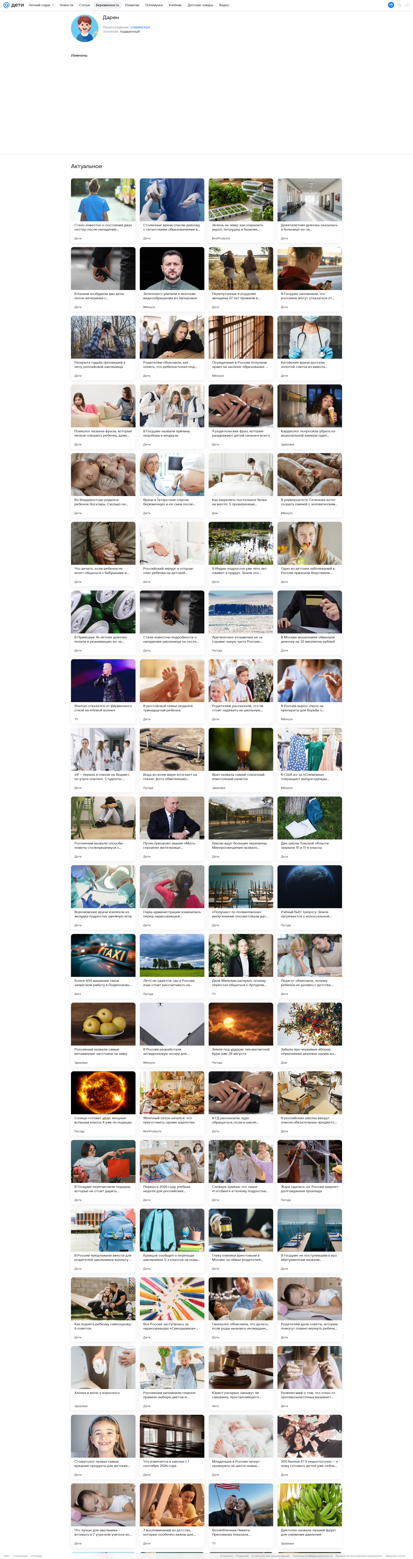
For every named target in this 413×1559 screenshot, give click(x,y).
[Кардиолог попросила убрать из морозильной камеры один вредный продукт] (309, 416)
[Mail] (6, 5)
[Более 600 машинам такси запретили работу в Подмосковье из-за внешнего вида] (103, 966)
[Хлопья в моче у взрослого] (103, 1378)
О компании (20, 1555)
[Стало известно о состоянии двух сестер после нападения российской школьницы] (103, 210)
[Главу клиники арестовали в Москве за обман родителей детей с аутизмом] (241, 1241)
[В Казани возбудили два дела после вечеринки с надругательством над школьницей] (103, 279)
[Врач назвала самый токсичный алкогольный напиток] (241, 760)
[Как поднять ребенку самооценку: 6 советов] (103, 1309)
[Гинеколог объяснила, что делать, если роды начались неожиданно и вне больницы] (241, 1309)
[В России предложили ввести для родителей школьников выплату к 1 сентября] (103, 1241)
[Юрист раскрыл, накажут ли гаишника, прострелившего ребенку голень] (241, 1378)
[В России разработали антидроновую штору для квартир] (172, 1035)
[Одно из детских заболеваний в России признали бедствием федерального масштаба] (309, 554)
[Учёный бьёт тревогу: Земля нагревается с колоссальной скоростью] (309, 897)
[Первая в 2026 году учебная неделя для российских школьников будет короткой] (172, 1172)
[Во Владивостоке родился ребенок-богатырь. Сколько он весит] (103, 485)
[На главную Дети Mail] (16, 5)
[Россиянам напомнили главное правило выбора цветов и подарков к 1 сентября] (172, 1378)
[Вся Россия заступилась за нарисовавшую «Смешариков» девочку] (172, 1309)
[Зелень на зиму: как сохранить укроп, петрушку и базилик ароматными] (241, 210)
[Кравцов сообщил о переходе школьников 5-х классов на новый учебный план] (172, 1241)
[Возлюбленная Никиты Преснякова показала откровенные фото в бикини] (241, 1515)
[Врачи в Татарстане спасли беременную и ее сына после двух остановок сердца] (172, 485)
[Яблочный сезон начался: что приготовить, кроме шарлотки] (172, 1103)
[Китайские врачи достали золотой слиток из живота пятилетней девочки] (309, 348)
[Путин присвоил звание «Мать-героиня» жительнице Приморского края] (172, 829)
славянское (140, 27)
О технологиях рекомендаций (270, 1555)
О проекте (226, 1555)
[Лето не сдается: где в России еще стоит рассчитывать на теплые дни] (172, 966)
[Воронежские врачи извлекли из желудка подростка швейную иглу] (103, 897)
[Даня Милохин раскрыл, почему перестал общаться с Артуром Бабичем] (241, 966)
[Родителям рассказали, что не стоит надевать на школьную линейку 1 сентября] (241, 691)
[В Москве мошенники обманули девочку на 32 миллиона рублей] (309, 623)
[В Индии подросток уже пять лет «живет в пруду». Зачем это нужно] (241, 554)
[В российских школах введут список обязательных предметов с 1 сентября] (309, 1103)
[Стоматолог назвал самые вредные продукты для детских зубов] (103, 1447)
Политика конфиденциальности (312, 1555)
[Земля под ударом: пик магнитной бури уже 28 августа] (241, 1035)
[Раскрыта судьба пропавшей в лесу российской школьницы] (103, 348)
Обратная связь (395, 1555)
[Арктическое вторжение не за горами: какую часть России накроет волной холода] (241, 623)
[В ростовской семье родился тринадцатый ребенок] (172, 691)
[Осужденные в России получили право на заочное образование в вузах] (241, 348)
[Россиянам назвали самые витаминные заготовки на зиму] (103, 1035)
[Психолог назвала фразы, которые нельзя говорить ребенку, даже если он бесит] (103, 416)
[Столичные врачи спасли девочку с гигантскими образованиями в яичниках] (172, 210)
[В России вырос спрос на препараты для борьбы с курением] (309, 691)
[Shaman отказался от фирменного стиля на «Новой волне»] (103, 691)
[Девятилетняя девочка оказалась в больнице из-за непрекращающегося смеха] (309, 210)
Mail (6, 1555)
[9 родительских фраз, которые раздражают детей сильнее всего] (241, 416)
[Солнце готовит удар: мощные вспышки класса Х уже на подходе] (103, 1103)
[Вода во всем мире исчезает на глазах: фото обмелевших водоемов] (172, 760)
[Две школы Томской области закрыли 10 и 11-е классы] (309, 829)
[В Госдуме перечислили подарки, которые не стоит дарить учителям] (103, 1172)
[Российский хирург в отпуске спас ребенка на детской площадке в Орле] (172, 554)
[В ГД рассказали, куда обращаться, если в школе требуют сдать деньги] (241, 1103)
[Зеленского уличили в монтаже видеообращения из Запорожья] (172, 279)
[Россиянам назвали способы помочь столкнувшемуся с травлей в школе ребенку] (103, 829)
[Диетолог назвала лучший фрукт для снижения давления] (309, 1515)
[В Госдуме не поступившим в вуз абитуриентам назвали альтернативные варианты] (309, 1241)
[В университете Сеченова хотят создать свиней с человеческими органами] (309, 485)
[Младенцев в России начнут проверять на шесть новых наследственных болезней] (241, 1447)
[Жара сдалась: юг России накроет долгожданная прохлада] (309, 1172)
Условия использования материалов (359, 1555)
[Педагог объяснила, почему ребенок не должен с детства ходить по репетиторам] (309, 966)
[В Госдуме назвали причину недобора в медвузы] (172, 416)
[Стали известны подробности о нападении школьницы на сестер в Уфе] (172, 623)
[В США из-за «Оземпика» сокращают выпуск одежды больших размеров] (309, 760)
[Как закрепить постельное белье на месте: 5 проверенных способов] (241, 485)
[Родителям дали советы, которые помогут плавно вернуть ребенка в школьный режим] (309, 1309)
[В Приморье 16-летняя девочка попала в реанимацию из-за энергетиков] (103, 623)
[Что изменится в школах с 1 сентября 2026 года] (172, 1447)
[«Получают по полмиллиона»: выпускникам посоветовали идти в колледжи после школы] (241, 897)
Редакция (242, 1555)
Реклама (36, 1555)
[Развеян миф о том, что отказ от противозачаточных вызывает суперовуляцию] (309, 1378)
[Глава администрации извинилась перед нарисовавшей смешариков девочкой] (172, 897)
